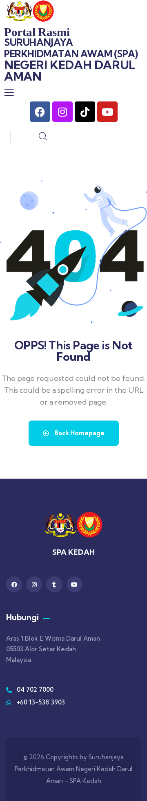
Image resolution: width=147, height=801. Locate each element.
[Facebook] (40, 111)
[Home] (30, 11)
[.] (9, 94)
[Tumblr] (54, 584)
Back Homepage (79, 433)
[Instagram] (62, 111)
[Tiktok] (85, 111)
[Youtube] (107, 111)
